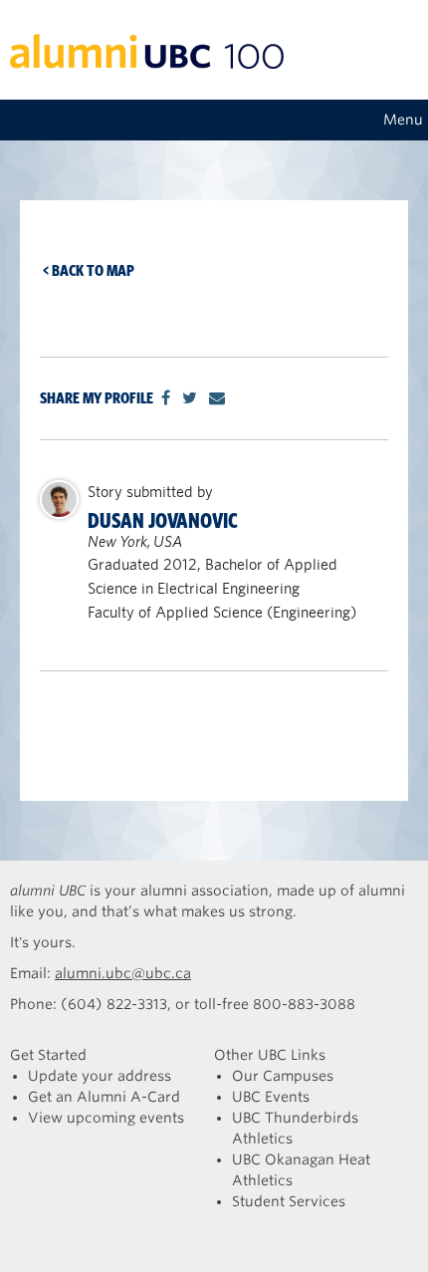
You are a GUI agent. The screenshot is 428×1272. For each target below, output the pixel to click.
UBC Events (271, 1097)
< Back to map (88, 270)
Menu (403, 119)
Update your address (99, 1076)
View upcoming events (106, 1118)
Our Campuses (282, 1076)
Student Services (288, 1201)
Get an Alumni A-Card (104, 1097)
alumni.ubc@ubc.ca (123, 973)
